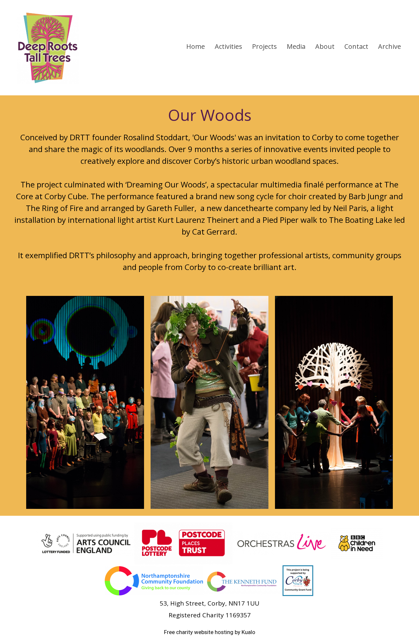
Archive (389, 46)
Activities (228, 46)
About (325, 46)
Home (195, 46)
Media (296, 46)
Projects (264, 46)
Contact (356, 46)
